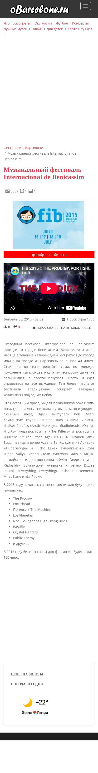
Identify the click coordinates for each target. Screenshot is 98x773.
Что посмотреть (17, 23)
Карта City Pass (80, 29)
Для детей (55, 29)
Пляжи (37, 29)
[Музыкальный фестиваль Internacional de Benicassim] (49, 225)
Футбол (62, 23)
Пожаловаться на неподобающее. (64, 328)
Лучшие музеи (15, 29)
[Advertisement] (49, 93)
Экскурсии (43, 23)
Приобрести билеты (49, 254)
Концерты (80, 23)
